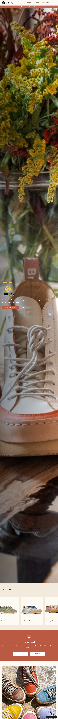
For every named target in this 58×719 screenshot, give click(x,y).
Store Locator (21, 654)
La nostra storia (25, 307)
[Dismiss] (56, 717)
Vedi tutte (53, 590)
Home (22, 2)
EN (55, 2)
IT (52, 2)
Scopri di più (37, 2)
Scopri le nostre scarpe (9, 307)
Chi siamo (28, 2)
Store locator (45, 2)
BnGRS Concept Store (36, 654)
